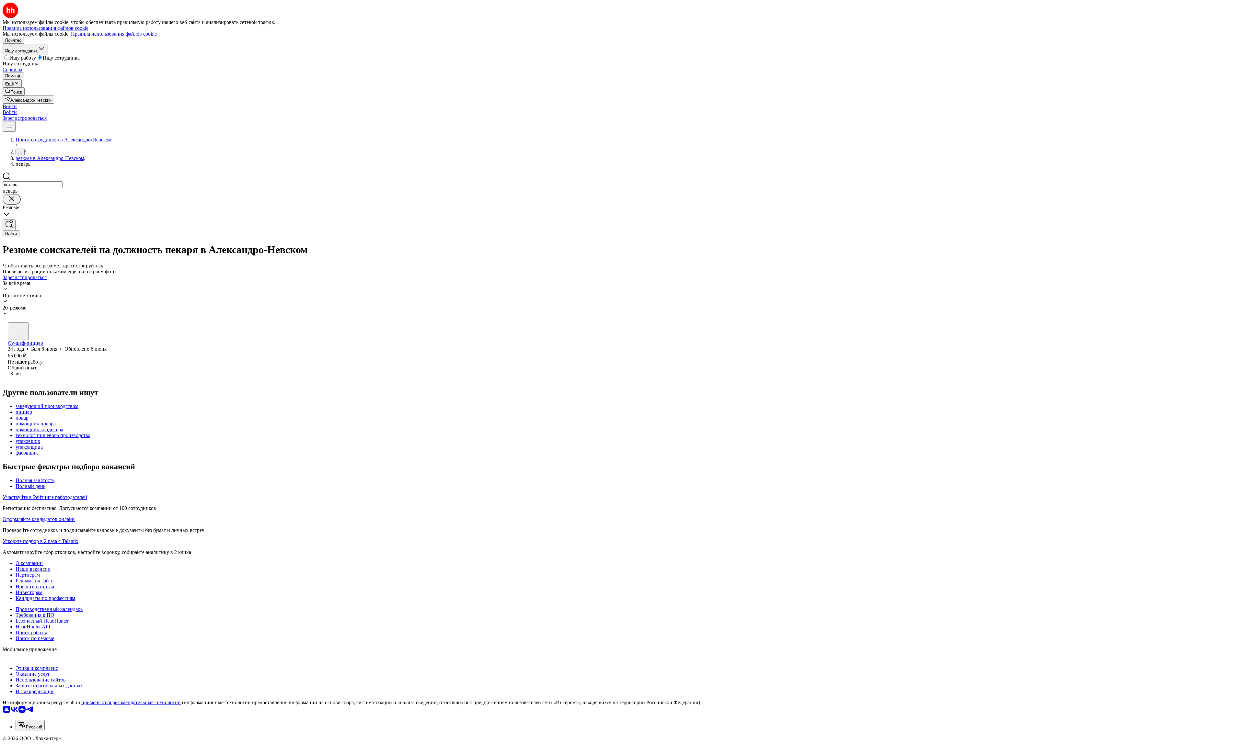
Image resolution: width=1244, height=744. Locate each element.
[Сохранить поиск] (9, 225)
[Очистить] (12, 199)
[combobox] (33, 184)
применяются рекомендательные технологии (131, 702)
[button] (10, 106)
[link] (14, 91)
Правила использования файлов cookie (114, 34)
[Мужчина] (18, 331)
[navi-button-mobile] (9, 126)
